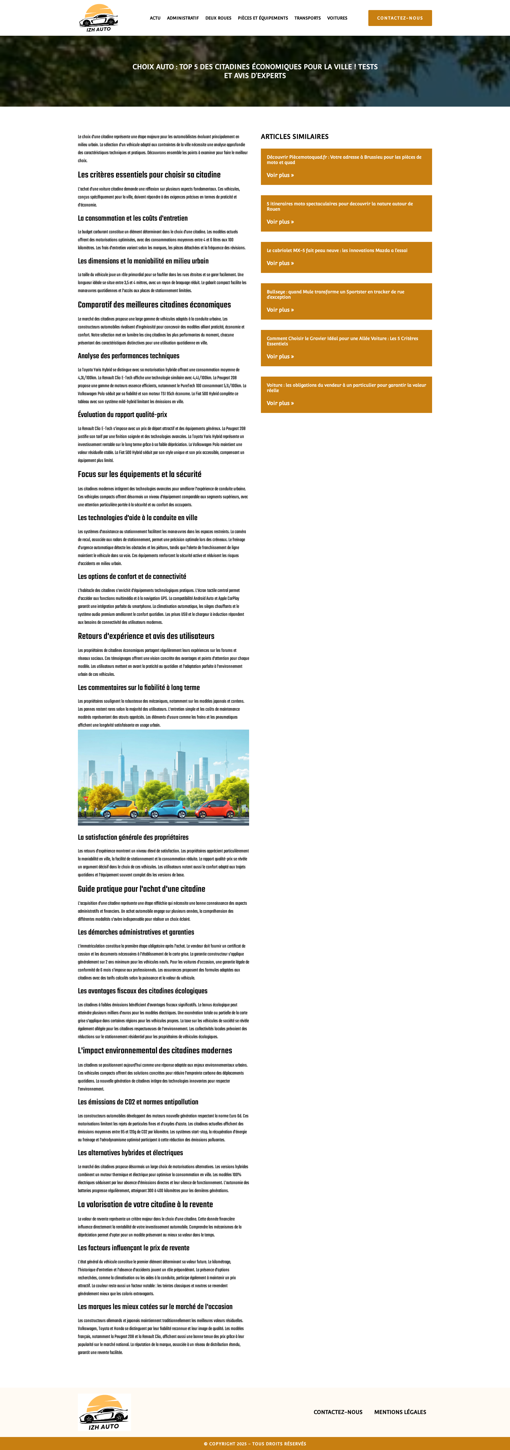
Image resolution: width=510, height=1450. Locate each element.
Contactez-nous (338, 1412)
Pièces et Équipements (263, 18)
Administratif (183, 18)
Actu (155, 18)
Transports (308, 18)
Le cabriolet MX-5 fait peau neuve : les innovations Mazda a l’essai (337, 250)
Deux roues (218, 18)
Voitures (337, 18)
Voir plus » (280, 175)
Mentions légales (400, 1412)
